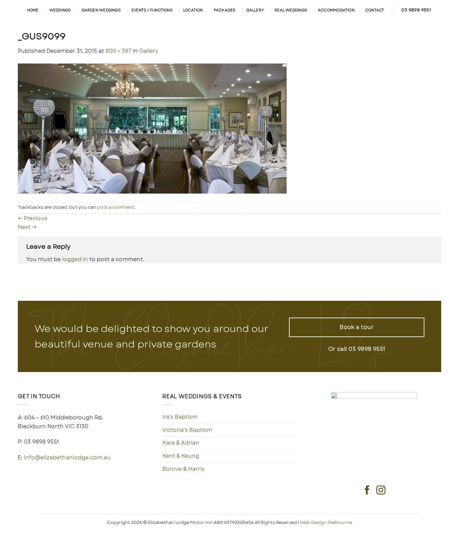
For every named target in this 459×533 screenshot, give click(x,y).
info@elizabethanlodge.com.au (67, 457)
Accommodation (336, 10)
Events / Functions (151, 10)
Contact (374, 10)
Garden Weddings (101, 10)
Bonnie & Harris (183, 469)
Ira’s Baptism (180, 417)
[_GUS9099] (152, 128)
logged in (75, 259)
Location (193, 10)
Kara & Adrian (180, 443)
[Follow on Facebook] (367, 491)
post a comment (115, 207)
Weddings (60, 10)
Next (27, 227)
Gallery (255, 10)
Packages (225, 10)
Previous (32, 218)
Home (33, 10)
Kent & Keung (180, 456)
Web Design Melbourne (326, 522)
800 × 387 (118, 51)
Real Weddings (291, 10)
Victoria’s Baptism (187, 430)
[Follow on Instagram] (380, 491)
